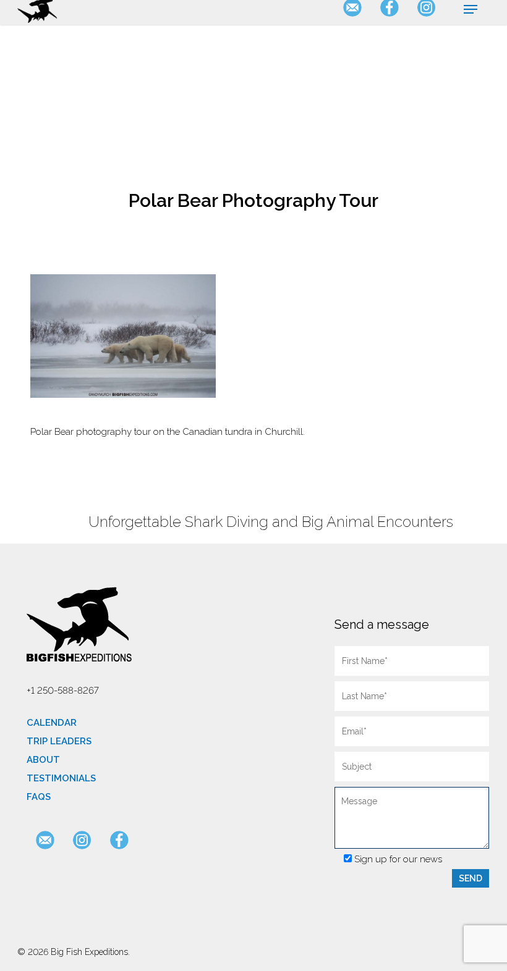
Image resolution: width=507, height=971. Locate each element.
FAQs (39, 796)
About (43, 759)
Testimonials (61, 778)
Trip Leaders (59, 741)
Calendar (52, 722)
